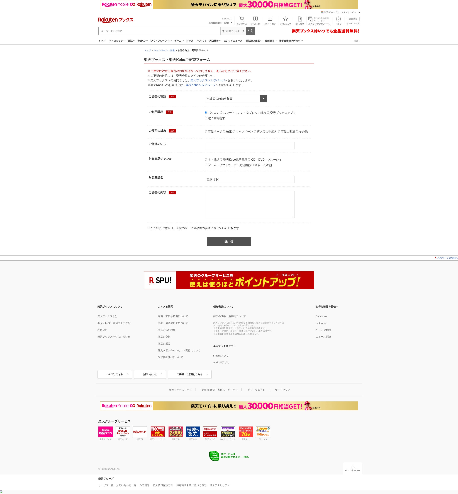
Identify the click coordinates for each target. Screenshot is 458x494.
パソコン (213, 112)
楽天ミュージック (158, 439)
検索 (229, 131)
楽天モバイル (105, 439)
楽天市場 (353, 19)
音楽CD (141, 40)
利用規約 (103, 329)
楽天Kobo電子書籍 (235, 159)
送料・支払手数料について (173, 316)
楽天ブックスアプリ (283, 112)
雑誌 (130, 40)
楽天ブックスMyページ (319, 24)
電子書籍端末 (216, 118)
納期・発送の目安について (173, 323)
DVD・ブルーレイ (159, 40)
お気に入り (285, 24)
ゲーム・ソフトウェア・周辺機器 (229, 165)
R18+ (357, 40)
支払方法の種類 (167, 329)
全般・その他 (263, 165)
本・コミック (116, 40)
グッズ (189, 40)
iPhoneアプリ (221, 355)
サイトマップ (282, 389)
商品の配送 (288, 131)
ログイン (225, 19)
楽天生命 (193, 439)
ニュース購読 (323, 336)
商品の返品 (164, 343)
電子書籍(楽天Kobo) (289, 40)
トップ (101, 40)
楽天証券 (176, 439)
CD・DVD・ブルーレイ (266, 159)
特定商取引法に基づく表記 (191, 485)
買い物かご (242, 24)
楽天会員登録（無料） (219, 23)
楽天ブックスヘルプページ (208, 80)
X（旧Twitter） (324, 329)
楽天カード (123, 439)
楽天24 (140, 439)
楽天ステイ (210, 439)
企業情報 (145, 485)
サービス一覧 (353, 23)
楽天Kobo (246, 439)
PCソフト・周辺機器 (208, 40)
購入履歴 (300, 24)
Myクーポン (270, 24)
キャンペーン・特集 (164, 50)
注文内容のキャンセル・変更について (179, 350)
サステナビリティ (220, 485)
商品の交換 (164, 336)
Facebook (321, 316)
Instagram (321, 323)
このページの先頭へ (447, 258)
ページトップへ (352, 470)
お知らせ (255, 24)
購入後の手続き (267, 131)
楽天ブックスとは (108, 316)
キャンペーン (244, 131)
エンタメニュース (233, 40)
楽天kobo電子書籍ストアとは (114, 323)
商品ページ (215, 131)
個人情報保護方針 (163, 485)
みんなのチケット (228, 439)
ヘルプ (338, 24)
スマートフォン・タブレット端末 (244, 112)
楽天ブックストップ (180, 389)
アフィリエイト (256, 389)
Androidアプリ (221, 362)
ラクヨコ (263, 439)
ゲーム (177, 40)
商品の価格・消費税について (229, 316)
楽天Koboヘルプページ (201, 84)
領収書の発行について (170, 357)
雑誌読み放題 (253, 40)
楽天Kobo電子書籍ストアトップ (219, 389)
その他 (303, 131)
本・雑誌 (213, 159)
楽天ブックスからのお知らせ (114, 336)
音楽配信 (269, 40)
